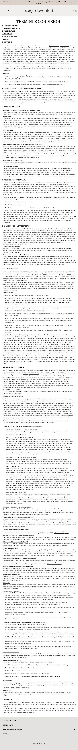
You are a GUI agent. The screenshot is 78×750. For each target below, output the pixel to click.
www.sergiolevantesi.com (30, 374)
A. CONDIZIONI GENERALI (10, 25)
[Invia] (8, 11)
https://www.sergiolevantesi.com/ (59, 46)
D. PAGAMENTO (7, 34)
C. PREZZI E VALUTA (8, 31)
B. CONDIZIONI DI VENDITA (11, 28)
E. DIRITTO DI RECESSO (10, 36)
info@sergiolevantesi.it (44, 95)
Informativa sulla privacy (61, 533)
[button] (72, 11)
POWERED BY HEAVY (39, 743)
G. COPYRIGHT (7, 42)
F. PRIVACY (5, 39)
